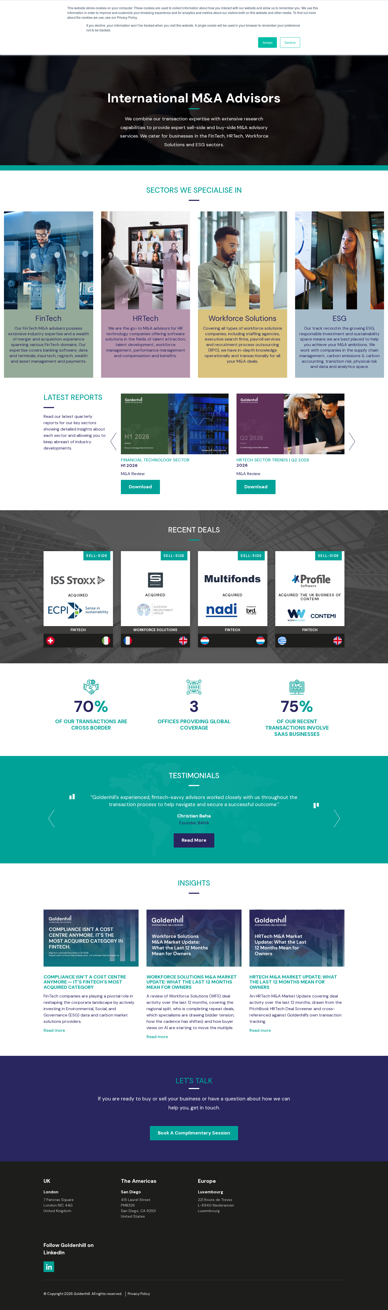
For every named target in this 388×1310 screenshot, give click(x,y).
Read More (194, 840)
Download (140, 487)
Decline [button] (290, 42)
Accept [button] (267, 42)
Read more (54, 1030)
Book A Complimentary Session (194, 1133)
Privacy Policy (139, 1294)
